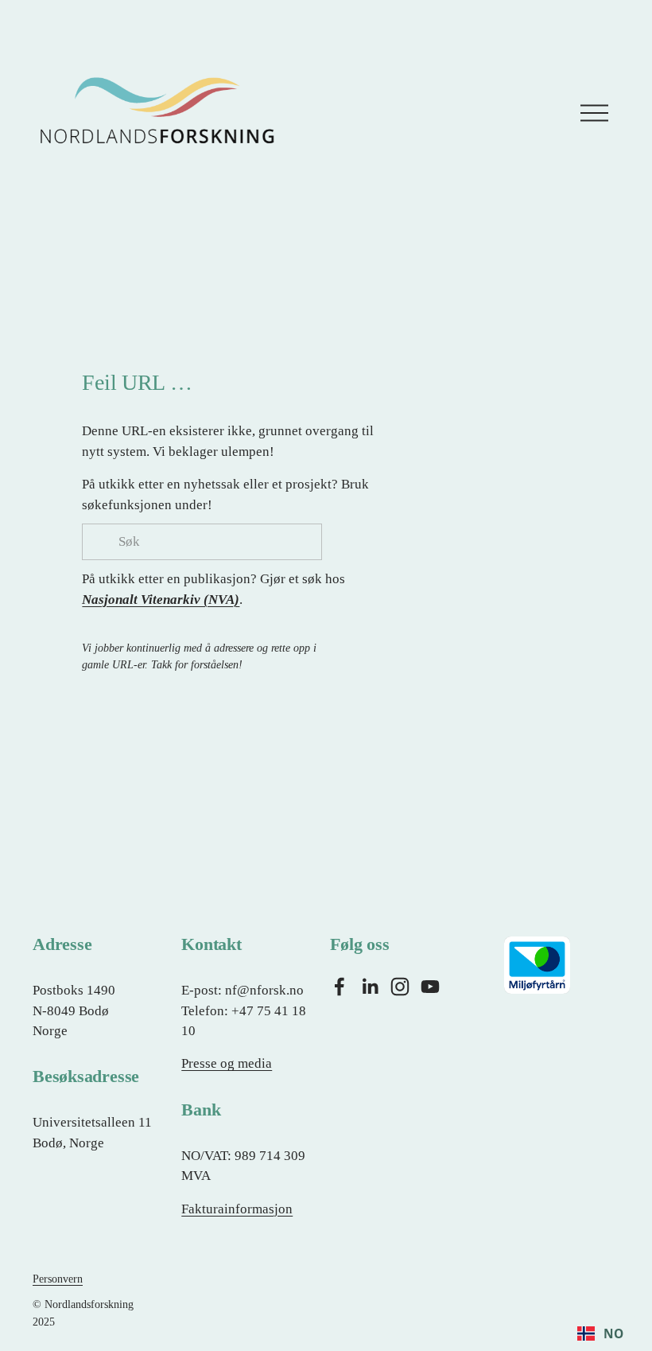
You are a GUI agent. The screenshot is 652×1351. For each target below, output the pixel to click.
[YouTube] (430, 986)
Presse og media (226, 1063)
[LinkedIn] (369, 986)
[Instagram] (399, 986)
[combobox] (600, 1333)
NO (613, 1334)
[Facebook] (339, 986)
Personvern (58, 1278)
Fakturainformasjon (237, 1209)
